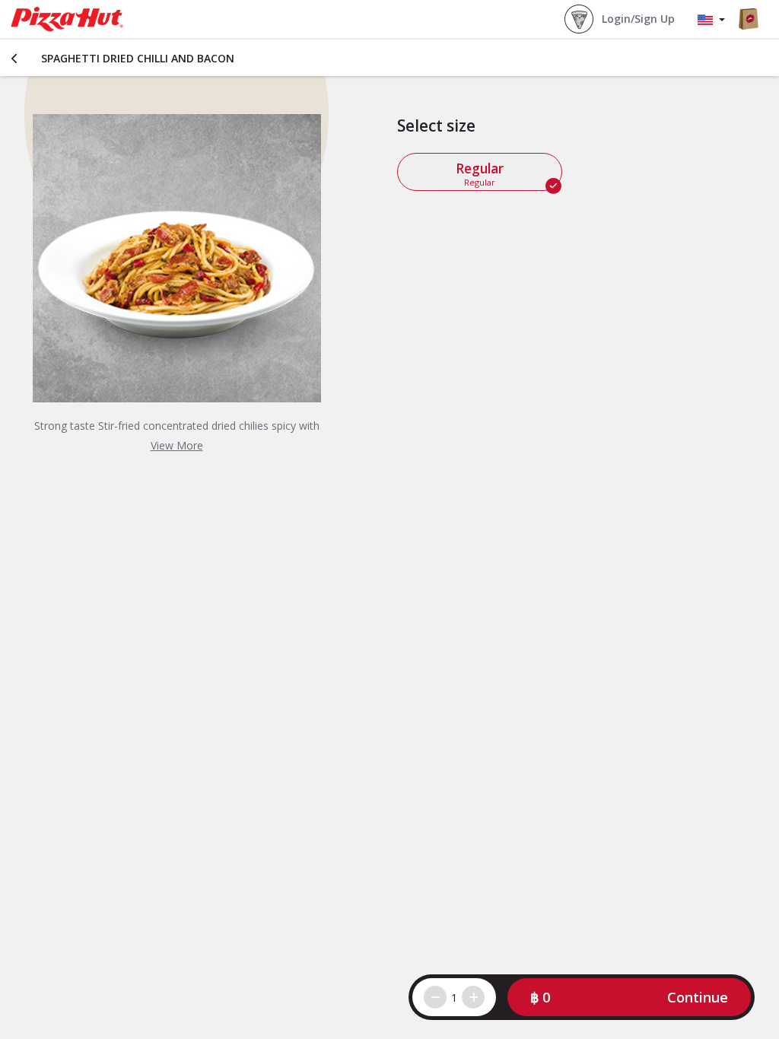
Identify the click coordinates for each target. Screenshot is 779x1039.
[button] (629, 997)
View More (177, 445)
